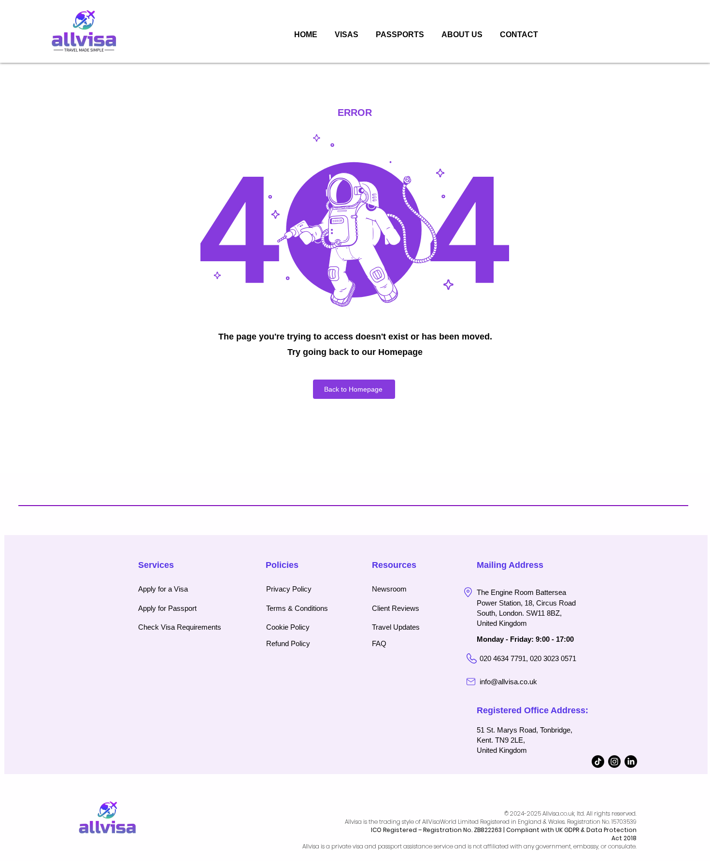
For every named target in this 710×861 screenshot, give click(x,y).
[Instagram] (614, 761)
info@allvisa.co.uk (508, 682)
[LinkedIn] (631, 761)
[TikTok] (598, 761)
